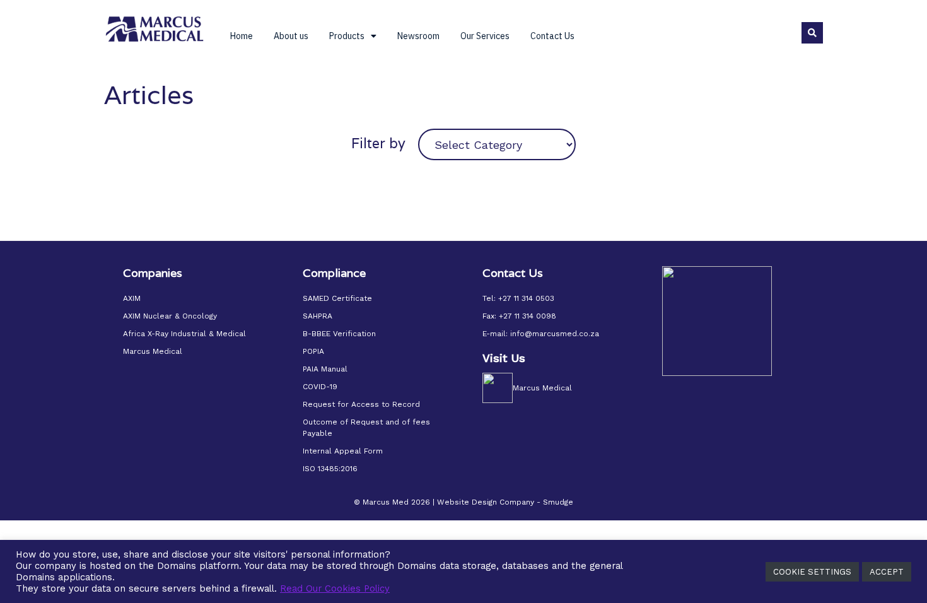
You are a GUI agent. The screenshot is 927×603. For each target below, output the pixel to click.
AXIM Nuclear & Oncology (170, 316)
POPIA (313, 351)
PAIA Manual (325, 369)
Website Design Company (485, 502)
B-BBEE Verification (339, 333)
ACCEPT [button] (887, 572)
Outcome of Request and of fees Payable (366, 428)
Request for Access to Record (361, 404)
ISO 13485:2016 (330, 468)
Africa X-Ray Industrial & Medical (184, 333)
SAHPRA (317, 316)
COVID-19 (320, 386)
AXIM (132, 298)
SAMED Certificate (337, 298)
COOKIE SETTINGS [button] (812, 572)
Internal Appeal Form (343, 451)
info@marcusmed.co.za (554, 333)
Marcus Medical (152, 351)
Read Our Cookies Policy (335, 588)
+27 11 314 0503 (526, 298)
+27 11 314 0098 (527, 316)
